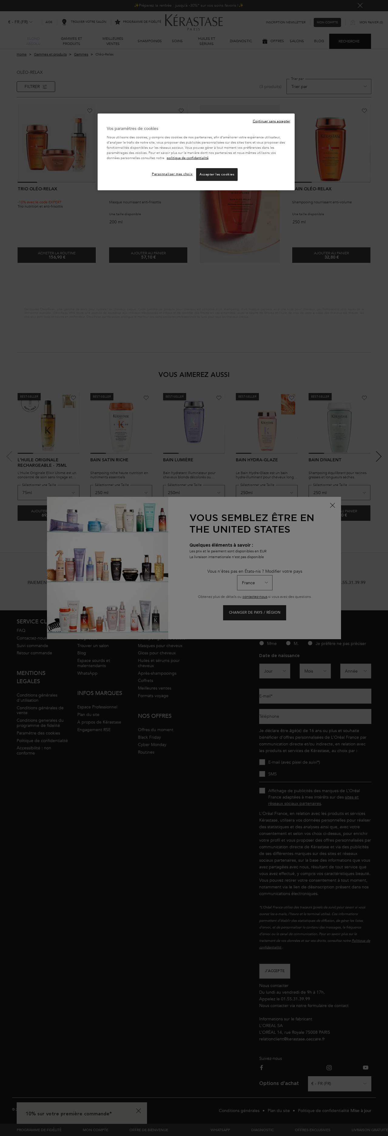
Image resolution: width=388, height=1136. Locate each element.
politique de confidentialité (188, 158)
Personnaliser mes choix (172, 174)
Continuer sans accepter (271, 121)
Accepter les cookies (216, 174)
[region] (196, 152)
